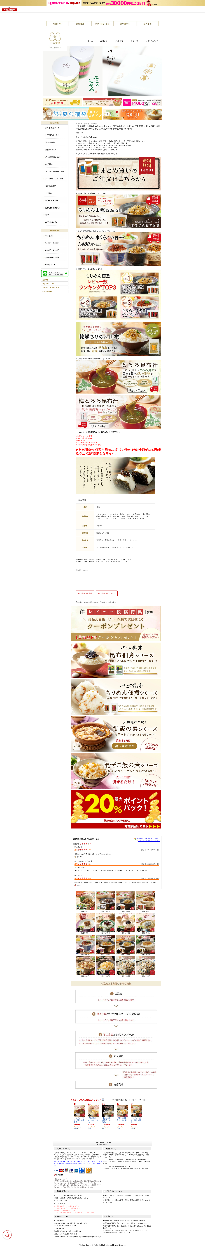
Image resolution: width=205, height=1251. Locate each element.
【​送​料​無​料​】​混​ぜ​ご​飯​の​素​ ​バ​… (122, 1120)
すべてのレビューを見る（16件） (148, 839)
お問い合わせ (47, 291)
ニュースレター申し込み (50, 288)
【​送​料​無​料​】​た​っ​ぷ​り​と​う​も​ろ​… (93, 1120)
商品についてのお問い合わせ (88, 602)
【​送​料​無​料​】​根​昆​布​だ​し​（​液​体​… (107, 1120)
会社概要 (45, 280)
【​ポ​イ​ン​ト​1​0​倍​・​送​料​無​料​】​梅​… (79, 1120)
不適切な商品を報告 (109, 602)
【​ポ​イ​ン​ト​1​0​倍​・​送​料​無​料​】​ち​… (136, 1120)
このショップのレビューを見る (149, 841)
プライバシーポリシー (50, 284)
